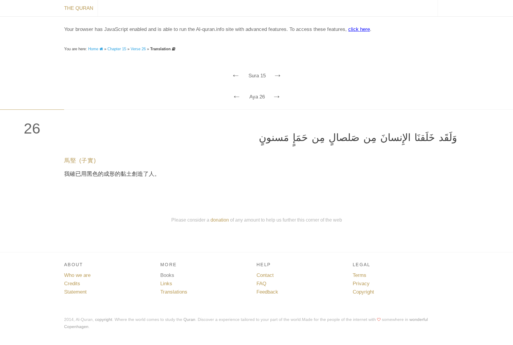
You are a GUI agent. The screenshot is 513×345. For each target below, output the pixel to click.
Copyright (363, 292)
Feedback (267, 292)
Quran (189, 319)
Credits (72, 283)
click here (359, 29)
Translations (173, 292)
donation (219, 219)
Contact (265, 275)
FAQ (261, 283)
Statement (75, 292)
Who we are (77, 275)
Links (166, 283)
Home (93, 49)
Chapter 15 (116, 49)
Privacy (361, 283)
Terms (359, 275)
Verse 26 (138, 49)
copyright (103, 319)
